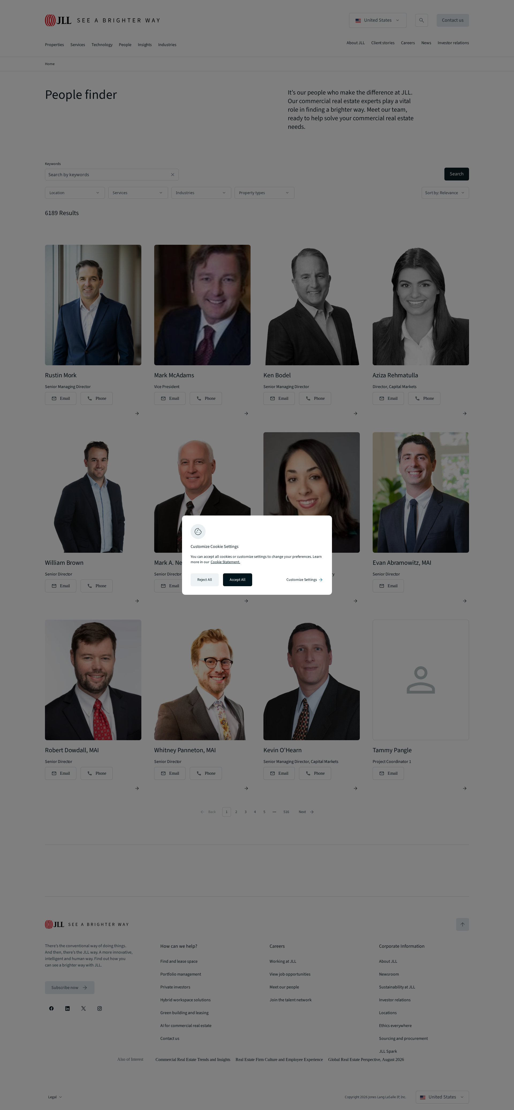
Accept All (237, 579)
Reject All (204, 579)
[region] (257, 555)
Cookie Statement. (225, 562)
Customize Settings (304, 580)
